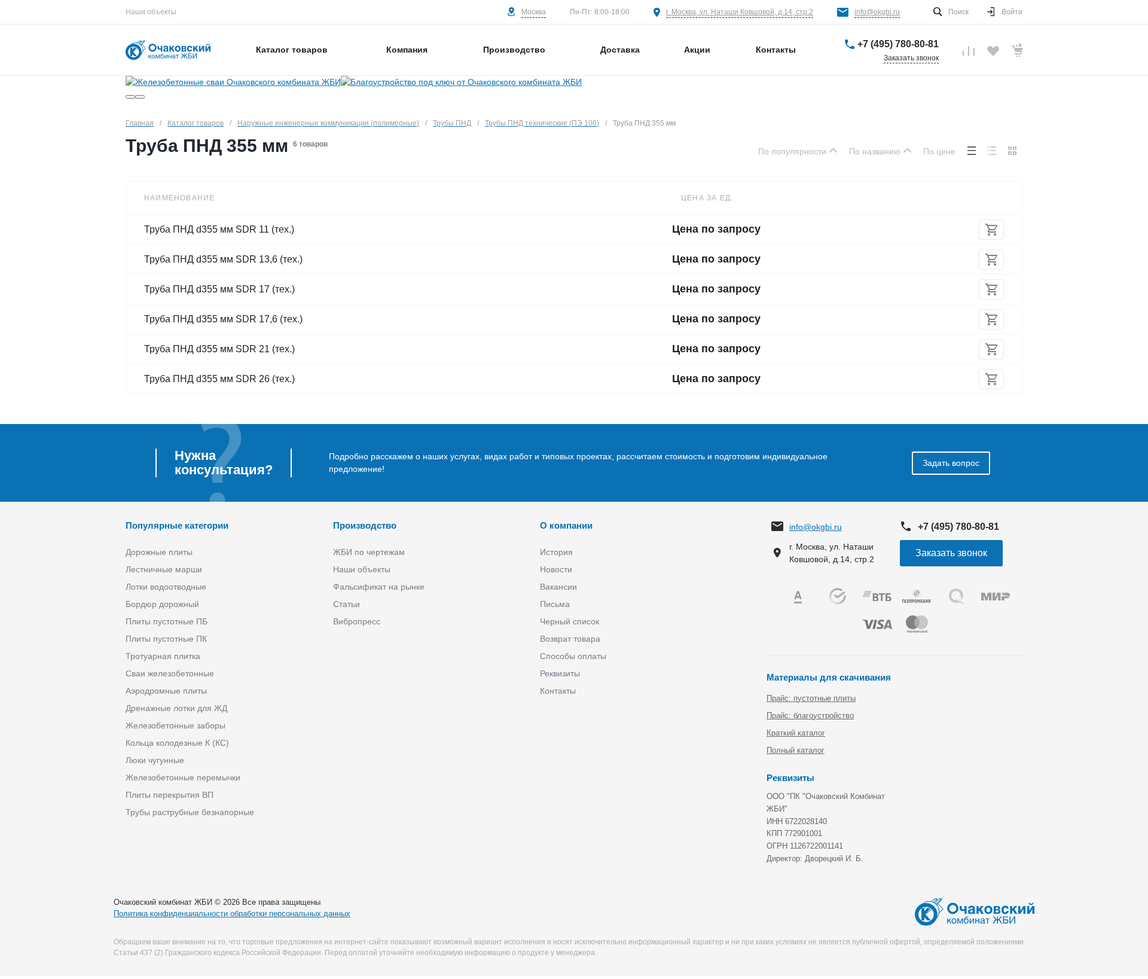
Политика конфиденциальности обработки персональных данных (232, 913)
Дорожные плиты (159, 552)
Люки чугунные (155, 760)
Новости (556, 569)
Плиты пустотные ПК (166, 638)
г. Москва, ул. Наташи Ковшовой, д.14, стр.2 (739, 12)
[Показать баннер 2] (140, 97)
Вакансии (558, 586)
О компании (566, 525)
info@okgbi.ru (877, 12)
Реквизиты (560, 673)
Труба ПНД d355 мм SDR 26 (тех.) (219, 379)
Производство (364, 525)
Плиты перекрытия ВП (169, 795)
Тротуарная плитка (163, 656)
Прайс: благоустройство (810, 715)
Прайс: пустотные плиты (811, 698)
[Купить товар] (991, 229)
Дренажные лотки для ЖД (176, 708)
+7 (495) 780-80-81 (898, 44)
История (556, 552)
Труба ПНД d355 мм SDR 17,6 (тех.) (223, 319)
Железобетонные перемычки (183, 777)
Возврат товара (570, 638)
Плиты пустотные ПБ (166, 621)
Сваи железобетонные (170, 673)
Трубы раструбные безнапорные (190, 812)
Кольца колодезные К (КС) (177, 743)
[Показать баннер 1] (130, 97)
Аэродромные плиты (166, 691)
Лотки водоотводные (166, 586)
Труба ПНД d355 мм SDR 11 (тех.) (219, 229)
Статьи (346, 604)
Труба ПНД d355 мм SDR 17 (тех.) (219, 289)
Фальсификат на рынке (379, 586)
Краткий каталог (796, 732)
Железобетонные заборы (175, 725)
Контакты (558, 691)
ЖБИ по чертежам (369, 552)
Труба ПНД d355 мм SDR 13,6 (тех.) (223, 259)
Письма (555, 604)
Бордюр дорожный (162, 604)
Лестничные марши (164, 569)
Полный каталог (796, 750)
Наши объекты (151, 12)
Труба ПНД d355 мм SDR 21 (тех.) (219, 349)
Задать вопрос (951, 463)
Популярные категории (177, 525)
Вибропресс (356, 621)
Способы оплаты (573, 656)
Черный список (569, 621)
